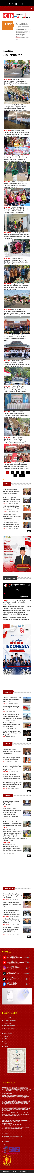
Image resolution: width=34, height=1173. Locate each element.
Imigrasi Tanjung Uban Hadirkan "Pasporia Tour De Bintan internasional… (11, 491)
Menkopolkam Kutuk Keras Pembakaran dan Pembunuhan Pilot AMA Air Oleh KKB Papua (12, 823)
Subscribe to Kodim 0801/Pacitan (3, 479)
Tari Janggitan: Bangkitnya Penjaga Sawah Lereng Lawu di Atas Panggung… (12, 896)
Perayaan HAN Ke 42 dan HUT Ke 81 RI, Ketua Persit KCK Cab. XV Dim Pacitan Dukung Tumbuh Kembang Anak (16, 211)
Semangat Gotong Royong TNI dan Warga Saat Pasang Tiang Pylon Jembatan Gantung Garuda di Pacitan (15, 108)
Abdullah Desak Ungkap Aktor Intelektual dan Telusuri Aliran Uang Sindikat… (12, 768)
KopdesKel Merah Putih (10, 1020)
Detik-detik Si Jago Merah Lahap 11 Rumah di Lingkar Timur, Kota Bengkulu (17, 607)
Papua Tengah (7, 842)
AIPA (5, 1041)
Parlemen (5, 520)
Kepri (4, 495)
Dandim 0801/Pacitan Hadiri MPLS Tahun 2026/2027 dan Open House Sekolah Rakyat (16, 338)
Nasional (18, 40)
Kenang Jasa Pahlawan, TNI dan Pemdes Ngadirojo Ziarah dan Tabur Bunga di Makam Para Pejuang (16, 287)
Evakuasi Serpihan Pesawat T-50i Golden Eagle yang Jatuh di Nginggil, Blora (16, 611)
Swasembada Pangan (9, 1025)
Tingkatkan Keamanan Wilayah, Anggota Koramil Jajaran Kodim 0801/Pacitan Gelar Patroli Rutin (17, 236)
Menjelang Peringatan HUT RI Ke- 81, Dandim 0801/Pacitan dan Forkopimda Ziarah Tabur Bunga (16, 262)
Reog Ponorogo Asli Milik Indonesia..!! (16, 614)
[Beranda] (17, 15)
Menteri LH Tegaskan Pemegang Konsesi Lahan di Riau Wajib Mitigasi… (23, 30)
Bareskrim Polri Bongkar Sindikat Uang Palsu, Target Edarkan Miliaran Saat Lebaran (12, 848)
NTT (4, 711)
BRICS (5, 1039)
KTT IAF (6, 1046)
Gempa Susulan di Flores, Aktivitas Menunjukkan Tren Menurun (11, 708)
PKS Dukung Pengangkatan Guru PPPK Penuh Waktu (11, 758)
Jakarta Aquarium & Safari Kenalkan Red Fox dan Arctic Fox (12, 904)
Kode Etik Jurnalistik (9, 1139)
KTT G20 (6, 1044)
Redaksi (6, 1134)
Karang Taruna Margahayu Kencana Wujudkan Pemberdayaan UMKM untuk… (12, 912)
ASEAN (6, 1036)
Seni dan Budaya (8, 1033)
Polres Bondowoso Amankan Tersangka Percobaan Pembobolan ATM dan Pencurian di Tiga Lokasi (12, 813)
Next (28, 531)
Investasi (6, 1031)
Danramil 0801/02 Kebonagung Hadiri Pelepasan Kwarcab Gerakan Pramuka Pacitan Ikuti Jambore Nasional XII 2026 (16, 466)
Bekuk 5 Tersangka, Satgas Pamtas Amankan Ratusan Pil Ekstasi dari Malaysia (16, 618)
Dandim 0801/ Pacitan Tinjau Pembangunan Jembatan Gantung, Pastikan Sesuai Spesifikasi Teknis (15, 441)
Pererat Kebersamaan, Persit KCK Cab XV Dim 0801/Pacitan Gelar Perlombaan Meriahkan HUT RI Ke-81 (16, 185)
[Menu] (3, 9)
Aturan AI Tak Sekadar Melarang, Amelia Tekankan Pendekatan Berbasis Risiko (11, 776)
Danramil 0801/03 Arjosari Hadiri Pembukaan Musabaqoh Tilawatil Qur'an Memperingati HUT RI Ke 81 (16, 415)
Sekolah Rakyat (8, 1023)
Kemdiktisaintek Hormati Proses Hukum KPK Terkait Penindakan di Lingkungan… (12, 524)
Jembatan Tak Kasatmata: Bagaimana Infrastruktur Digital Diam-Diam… (12, 921)
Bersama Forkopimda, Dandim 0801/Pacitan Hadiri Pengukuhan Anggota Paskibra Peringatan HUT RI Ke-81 (17, 364)
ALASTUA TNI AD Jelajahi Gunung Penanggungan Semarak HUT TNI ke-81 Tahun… (11, 930)
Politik (5, 761)
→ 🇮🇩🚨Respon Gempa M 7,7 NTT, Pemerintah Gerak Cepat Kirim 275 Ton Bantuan (17, 602)
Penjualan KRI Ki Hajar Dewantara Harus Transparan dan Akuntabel (12, 516)
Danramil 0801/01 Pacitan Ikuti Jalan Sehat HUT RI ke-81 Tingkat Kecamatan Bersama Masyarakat (16, 83)
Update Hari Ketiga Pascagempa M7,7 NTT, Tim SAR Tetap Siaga (11, 724)
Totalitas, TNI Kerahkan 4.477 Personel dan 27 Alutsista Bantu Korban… (12, 699)
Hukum (5, 827)
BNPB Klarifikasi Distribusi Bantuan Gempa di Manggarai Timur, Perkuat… (12, 508)
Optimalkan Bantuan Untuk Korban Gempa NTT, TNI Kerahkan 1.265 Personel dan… (12, 716)
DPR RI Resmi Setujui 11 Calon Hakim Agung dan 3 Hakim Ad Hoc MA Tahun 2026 (12, 784)
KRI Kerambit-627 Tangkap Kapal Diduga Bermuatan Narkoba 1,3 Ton (11, 803)
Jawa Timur (7, 79)
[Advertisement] (17, 683)
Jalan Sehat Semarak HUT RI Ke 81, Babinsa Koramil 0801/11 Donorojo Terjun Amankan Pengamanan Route (17, 313)
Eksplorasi (6, 899)
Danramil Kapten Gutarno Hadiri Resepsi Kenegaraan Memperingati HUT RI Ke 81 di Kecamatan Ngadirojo (16, 134)
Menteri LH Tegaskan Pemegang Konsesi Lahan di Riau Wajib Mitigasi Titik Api (11, 499)
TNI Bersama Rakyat (9, 1028)
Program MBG (7, 1018)
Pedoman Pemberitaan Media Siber (13, 1136)
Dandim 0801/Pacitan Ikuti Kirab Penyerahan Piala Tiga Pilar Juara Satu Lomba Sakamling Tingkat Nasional (16, 390)
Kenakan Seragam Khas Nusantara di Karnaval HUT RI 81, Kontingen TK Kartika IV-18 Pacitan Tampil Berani (15, 159)
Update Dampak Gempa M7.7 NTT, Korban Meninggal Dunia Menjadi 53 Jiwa (12, 733)
